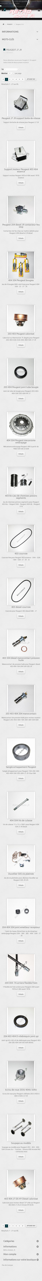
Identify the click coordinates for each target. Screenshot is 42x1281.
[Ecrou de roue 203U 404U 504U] (21, 1074)
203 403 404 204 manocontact (21, 714)
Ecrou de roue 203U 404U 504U (21, 1090)
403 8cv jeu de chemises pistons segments (21, 497)
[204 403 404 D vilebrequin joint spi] (21, 1021)
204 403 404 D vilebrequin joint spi (21, 1036)
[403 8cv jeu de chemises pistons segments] (21, 480)
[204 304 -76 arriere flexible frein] (21, 967)
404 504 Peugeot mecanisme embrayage (21, 441)
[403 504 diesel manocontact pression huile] (21, 642)
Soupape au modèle (21, 1143)
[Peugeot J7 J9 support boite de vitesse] (21, 103)
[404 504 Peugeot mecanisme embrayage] (21, 425)
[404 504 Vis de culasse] (21, 805)
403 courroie (21, 553)
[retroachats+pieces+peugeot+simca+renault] (21, 6)
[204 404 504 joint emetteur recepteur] (21, 912)
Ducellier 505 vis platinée (21, 874)
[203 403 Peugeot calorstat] (21, 318)
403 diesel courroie (21, 607)
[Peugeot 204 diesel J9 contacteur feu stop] (21, 209)
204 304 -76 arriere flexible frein (21, 983)
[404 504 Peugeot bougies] (21, 265)
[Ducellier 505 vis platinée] (21, 858)
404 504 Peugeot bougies (21, 280)
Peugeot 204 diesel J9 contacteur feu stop (21, 226)
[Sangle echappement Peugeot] (21, 751)
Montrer (4, 73)
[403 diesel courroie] (21, 591)
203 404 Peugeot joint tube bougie (21, 387)
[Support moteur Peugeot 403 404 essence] (21, 154)
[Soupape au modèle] (21, 1127)
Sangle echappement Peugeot (21, 767)
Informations (10, 31)
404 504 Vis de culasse (21, 820)
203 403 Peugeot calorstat (21, 334)
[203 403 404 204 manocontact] (21, 698)
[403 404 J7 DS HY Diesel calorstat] (21, 1183)
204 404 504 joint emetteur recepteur (21, 927)
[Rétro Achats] (21, 15)
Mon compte (9, 1254)
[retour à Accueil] (3, 24)
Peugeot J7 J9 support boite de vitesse (21, 118)
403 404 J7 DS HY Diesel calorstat (21, 1199)
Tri (2, 69)
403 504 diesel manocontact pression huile (21, 659)
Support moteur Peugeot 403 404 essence (21, 170)
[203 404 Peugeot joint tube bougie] (21, 371)
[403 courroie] (21, 538)
